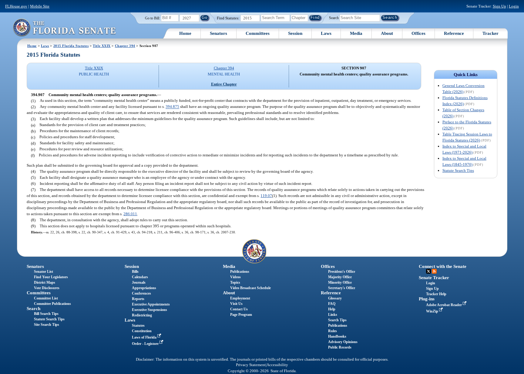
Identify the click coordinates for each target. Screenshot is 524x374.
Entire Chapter (224, 84)
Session (295, 33)
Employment (240, 298)
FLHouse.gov (16, 6)
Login (514, 6)
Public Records (339, 347)
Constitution (142, 331)
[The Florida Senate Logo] (64, 27)
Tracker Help (436, 294)
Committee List (46, 298)
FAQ (331, 304)
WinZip (432, 311)
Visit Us (236, 304)
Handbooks (337, 336)
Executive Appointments (151, 304)
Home (185, 33)
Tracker (490, 33)
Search (334, 17)
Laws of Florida (144, 337)
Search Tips (337, 320)
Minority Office (340, 282)
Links (332, 314)
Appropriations (144, 288)
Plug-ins (427, 298)
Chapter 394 (125, 46)
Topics (235, 282)
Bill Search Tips (46, 314)
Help (331, 309)
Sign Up (499, 6)
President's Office (341, 271)
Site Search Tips (46, 324)
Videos (235, 277)
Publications (239, 271)
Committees (258, 33)
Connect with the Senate (442, 266)
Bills (135, 271)
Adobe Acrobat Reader (444, 305)
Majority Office (340, 277)
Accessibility (277, 365)
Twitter (428, 271)
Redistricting (142, 315)
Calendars (140, 277)
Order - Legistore (146, 344)
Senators (218, 33)
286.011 (130, 214)
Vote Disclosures (46, 288)
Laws (326, 33)
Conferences (141, 293)
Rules (332, 331)
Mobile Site (39, 6)
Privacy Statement (251, 365)
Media (356, 33)
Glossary (335, 298)
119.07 (266, 195)
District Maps (44, 282)
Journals (139, 282)
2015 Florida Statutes (71, 46)
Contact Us (239, 309)
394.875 (172, 107)
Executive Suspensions (149, 310)
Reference (454, 33)
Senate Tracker (434, 277)
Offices (418, 33)
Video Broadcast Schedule (250, 288)
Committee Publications (52, 304)
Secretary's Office (341, 288)
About (387, 33)
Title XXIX (102, 46)
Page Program (241, 314)
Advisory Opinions (343, 342)
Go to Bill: (152, 18)
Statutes (138, 325)
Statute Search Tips (458, 170)
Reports (138, 299)
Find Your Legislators (51, 277)
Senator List (43, 271)
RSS (434, 271)
